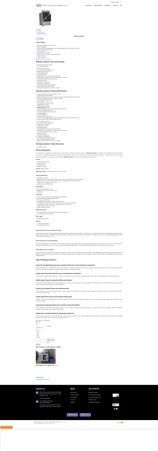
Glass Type (39, 112)
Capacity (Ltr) (40, 116)
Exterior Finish (40, 86)
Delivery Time (40, 147)
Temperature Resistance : (97, 375)
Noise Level (40, 80)
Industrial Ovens (92, 399)
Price (38, 66)
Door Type (39, 70)
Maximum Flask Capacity (43, 88)
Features (39, 117)
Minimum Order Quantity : (76, 365)
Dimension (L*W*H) (41, 119)
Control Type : (60, 373)
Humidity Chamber (93, 392)
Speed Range (40, 106)
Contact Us (115, 5)
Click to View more (41, 55)
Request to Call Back (40, 59)
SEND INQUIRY (39, 379)
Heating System (41, 76)
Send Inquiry (48, 59)
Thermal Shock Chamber (95, 395)
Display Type (40, 100)
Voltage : (86, 371)
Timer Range (40, 68)
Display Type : (85, 373)
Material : (107, 373)
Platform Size (40, 71)
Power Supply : (51, 371)
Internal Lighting (41, 74)
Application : (60, 375)
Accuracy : (41, 373)
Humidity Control (41, 83)
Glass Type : (55, 369)
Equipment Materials (42, 109)
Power (38, 114)
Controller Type (40, 79)
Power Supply (40, 110)
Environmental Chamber (95, 397)
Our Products (107, 5)
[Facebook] (115, 409)
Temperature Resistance (43, 94)
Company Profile (98, 5)
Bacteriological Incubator (45, 365)
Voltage (39, 104)
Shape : (74, 369)
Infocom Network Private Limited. (49, 423)
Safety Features (40, 77)
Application (40, 97)
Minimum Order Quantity (43, 64)
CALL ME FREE (46, 379)
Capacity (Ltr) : (94, 365)
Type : (108, 371)
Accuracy (39, 101)
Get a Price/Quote (40, 39)
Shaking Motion (40, 73)
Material (39, 95)
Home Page (88, 5)
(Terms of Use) (64, 421)
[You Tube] (117, 409)
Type (38, 103)
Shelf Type (39, 85)
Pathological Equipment (94, 402)
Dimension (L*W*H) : (89, 367)
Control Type (40, 98)
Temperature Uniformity (43, 82)
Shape (38, 113)
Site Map (72, 402)
